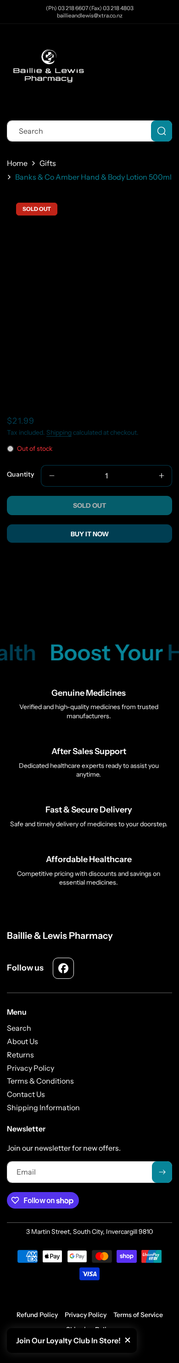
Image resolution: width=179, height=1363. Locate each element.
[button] (165, 71)
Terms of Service (138, 1315)
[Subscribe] (162, 1172)
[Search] (161, 131)
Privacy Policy (85, 1315)
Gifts (47, 163)
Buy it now (90, 534)
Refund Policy (37, 1315)
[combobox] (89, 131)
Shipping (59, 432)
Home (17, 163)
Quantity (20, 474)
